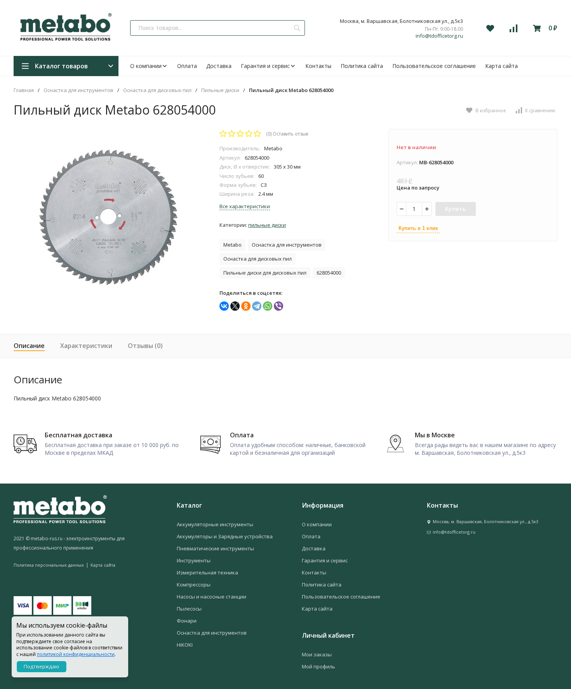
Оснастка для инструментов (78, 90)
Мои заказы (317, 654)
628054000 (329, 272)
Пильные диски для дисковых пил (264, 272)
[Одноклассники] (246, 306)
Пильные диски (220, 90)
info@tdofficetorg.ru (439, 35)
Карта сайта (501, 66)
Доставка (219, 66)
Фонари (187, 620)
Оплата (187, 66)
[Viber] (278, 306)
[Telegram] (256, 306)
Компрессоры (194, 584)
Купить (455, 208)
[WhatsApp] (267, 306)
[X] (235, 306)
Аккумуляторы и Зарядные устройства (225, 536)
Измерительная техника (207, 572)
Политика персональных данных (49, 565)
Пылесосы (189, 608)
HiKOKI (185, 644)
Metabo (232, 244)
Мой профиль (318, 666)
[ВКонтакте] (224, 306)
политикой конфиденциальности (76, 654)
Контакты (318, 66)
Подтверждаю (41, 666)
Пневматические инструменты (215, 548)
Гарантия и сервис (265, 66)
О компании (146, 66)
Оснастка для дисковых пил (157, 90)
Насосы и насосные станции (211, 596)
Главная (24, 90)
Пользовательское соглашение (434, 66)
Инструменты (194, 560)
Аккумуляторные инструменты (215, 524)
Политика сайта (362, 66)
